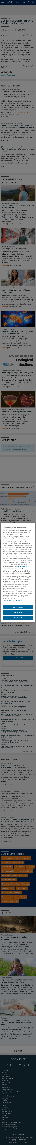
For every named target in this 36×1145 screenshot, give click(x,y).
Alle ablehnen (18, 612)
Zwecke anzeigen (18, 607)
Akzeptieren (18, 618)
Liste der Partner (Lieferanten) (12, 601)
